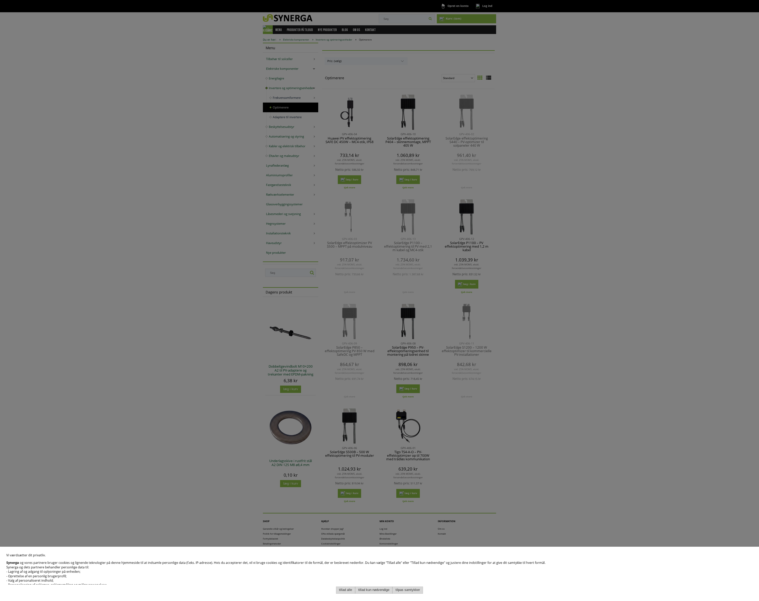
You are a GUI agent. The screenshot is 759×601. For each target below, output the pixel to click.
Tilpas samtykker (408, 590)
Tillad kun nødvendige (373, 590)
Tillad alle (345, 590)
